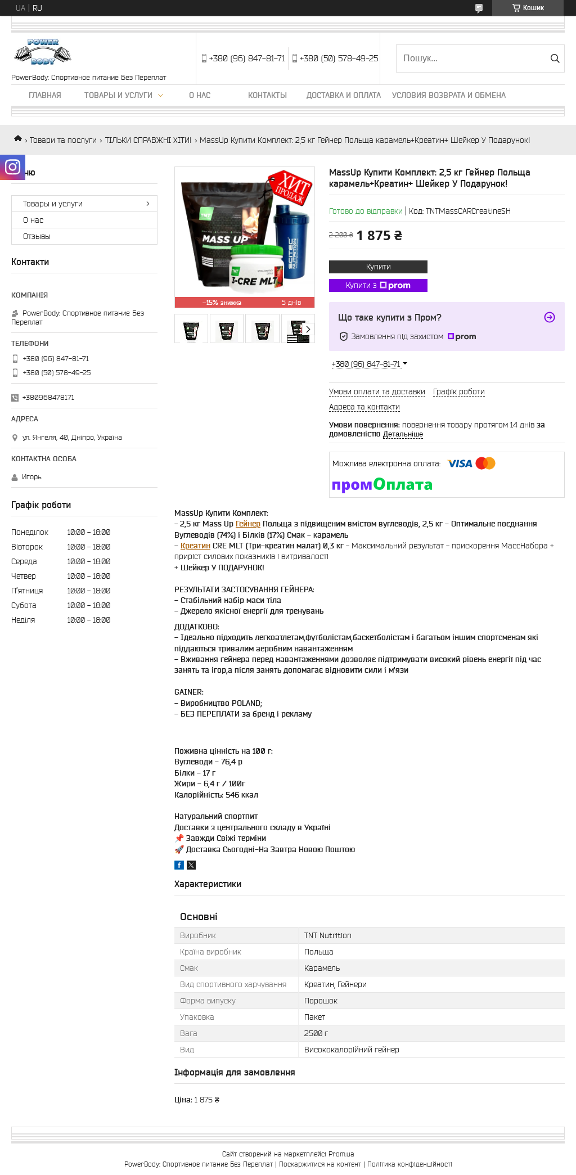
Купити (378, 266)
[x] (191, 866)
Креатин (195, 545)
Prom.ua (341, 1154)
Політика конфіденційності (409, 1164)
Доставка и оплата (344, 95)
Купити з (361, 285)
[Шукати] (555, 58)
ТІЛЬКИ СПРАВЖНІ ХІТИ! (148, 140)
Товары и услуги (118, 95)
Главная (45, 95)
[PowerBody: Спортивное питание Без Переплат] (43, 52)
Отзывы (37, 236)
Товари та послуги (63, 140)
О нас (199, 95)
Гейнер (248, 523)
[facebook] (179, 866)
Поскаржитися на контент (320, 1164)
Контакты (267, 95)
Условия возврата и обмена (449, 95)
